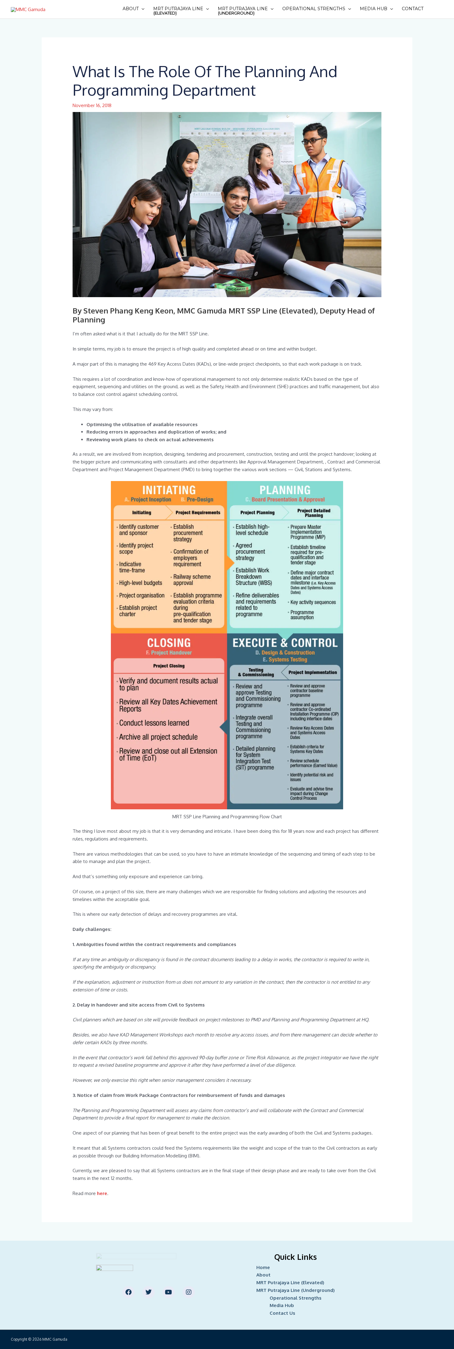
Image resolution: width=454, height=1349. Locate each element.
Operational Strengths (313, 8)
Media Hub (373, 8)
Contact (412, 8)
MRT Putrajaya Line (178, 10)
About (131, 8)
